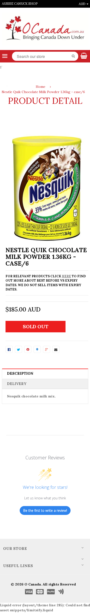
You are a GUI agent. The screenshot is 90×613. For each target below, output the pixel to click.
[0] (9, 349)
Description (20, 373)
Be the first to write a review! (45, 510)
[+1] (46, 349)
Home (40, 86)
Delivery (17, 383)
